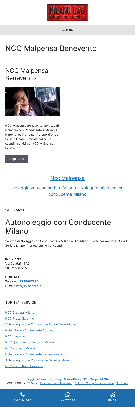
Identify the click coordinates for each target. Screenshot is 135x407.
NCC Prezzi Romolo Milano (24, 366)
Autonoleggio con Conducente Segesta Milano (38, 360)
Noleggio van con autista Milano (44, 187)
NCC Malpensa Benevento (26, 74)
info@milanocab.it (28, 286)
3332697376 (28, 281)
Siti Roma (122, 383)
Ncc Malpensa (67, 178)
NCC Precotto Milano (20, 348)
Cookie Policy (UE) (75, 379)
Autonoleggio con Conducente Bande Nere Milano (40, 324)
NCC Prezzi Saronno (19, 318)
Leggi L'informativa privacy (44, 379)
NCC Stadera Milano (19, 312)
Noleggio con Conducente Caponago (31, 330)
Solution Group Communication (94, 383)
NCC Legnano (15, 336)
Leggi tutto (16, 159)
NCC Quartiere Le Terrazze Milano (29, 342)
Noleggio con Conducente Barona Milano (34, 354)
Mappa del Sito (99, 379)
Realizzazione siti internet (56, 383)
